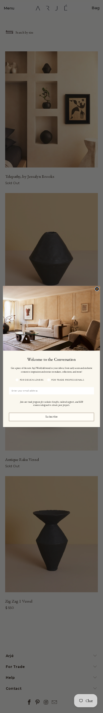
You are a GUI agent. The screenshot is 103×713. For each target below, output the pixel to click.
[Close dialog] (97, 289)
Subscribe (51, 417)
